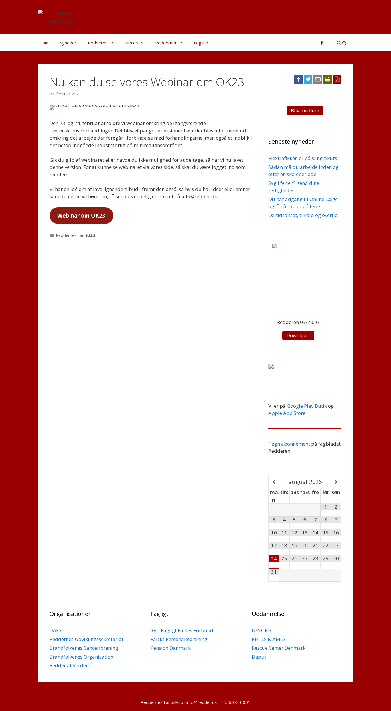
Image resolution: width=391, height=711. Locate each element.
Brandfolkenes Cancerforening (84, 647)
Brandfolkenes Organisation (81, 656)
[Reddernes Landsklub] (61, 16)
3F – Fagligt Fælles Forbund (182, 630)
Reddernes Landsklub (76, 235)
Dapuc (259, 656)
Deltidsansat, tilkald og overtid (303, 215)
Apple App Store (286, 413)
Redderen (98, 43)
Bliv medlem (305, 110)
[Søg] (341, 42)
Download (298, 335)
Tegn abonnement (289, 443)
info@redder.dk (201, 702)
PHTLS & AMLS (268, 639)
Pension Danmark (171, 647)
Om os (131, 43)
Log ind (201, 43)
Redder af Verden (69, 665)
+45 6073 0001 (235, 702)
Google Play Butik (307, 406)
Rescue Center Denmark (278, 647)
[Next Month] (336, 482)
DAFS (55, 630)
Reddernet (166, 43)
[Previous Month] (274, 482)
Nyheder (67, 43)
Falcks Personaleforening (179, 639)
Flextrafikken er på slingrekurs (302, 158)
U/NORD (261, 630)
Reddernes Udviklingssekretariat (86, 639)
